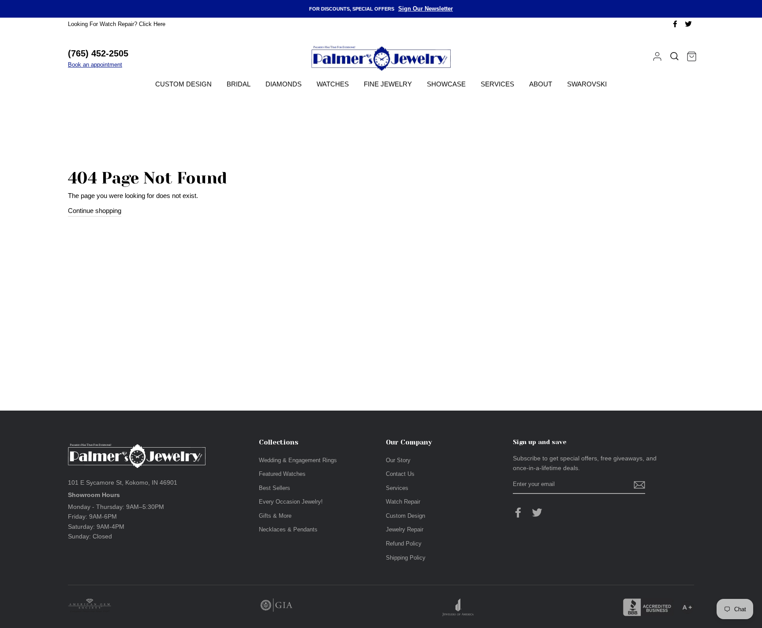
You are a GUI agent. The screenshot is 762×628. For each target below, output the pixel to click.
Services (497, 84)
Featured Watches (282, 474)
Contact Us (400, 474)
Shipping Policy (406, 557)
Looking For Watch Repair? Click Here (116, 24)
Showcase (446, 84)
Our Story (398, 460)
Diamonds (283, 84)
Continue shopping (94, 210)
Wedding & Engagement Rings (298, 460)
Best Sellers (274, 488)
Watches (333, 84)
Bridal (238, 84)
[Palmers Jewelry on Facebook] (518, 512)
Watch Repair (403, 501)
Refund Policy (404, 543)
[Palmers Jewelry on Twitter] (537, 512)
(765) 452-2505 (98, 53)
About (540, 84)
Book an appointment (95, 64)
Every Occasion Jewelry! (291, 501)
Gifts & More (275, 515)
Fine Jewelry (388, 84)
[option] (381, 8)
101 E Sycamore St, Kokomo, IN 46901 (122, 482)
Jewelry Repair (404, 529)
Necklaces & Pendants (288, 529)
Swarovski (587, 84)
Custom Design (183, 84)
